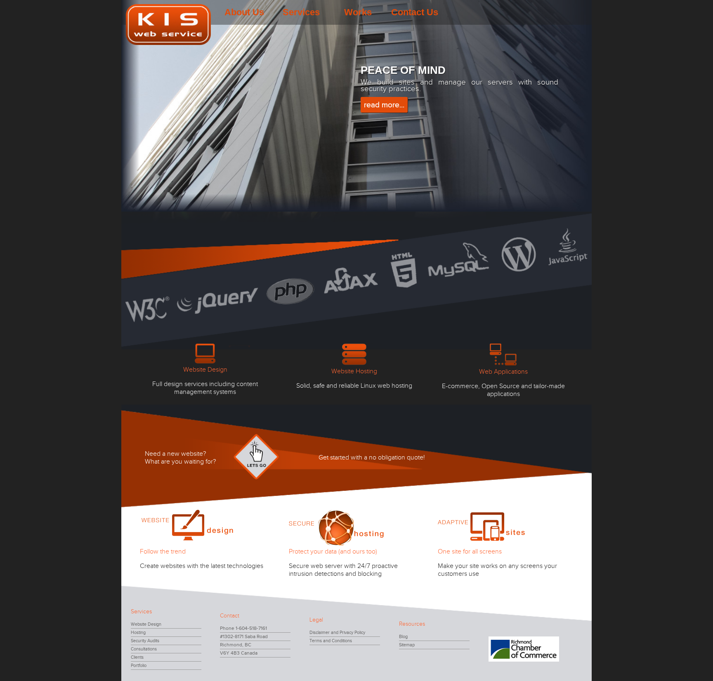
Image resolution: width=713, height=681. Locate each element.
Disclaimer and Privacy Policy (337, 632)
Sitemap (407, 645)
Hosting (138, 632)
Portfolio (138, 665)
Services (301, 12)
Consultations (144, 649)
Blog (403, 636)
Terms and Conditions (330, 640)
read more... (384, 104)
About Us (244, 12)
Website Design (146, 624)
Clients (137, 657)
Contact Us (414, 12)
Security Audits (145, 640)
